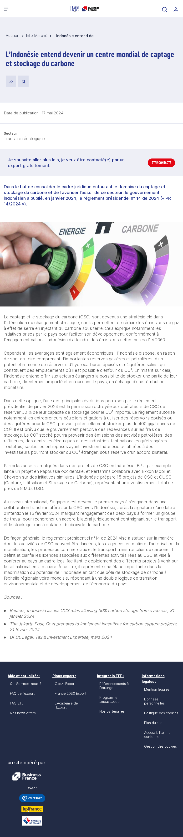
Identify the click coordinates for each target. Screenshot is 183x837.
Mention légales (156, 689)
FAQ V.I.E (16, 703)
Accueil (13, 35)
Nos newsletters (23, 713)
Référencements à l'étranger (114, 686)
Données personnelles (154, 701)
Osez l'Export (65, 684)
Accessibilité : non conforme (158, 734)
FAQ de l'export (22, 693)
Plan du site (153, 723)
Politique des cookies (161, 713)
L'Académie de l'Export (66, 705)
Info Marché (36, 35)
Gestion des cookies (160, 746)
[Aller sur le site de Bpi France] (32, 809)
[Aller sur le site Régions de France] (32, 821)
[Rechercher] (164, 9)
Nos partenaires (112, 711)
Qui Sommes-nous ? (25, 684)
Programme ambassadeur (110, 699)
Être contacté (161, 162)
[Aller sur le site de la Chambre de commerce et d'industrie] (32, 798)
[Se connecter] (175, 9)
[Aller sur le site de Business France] (26, 776)
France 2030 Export (70, 693)
